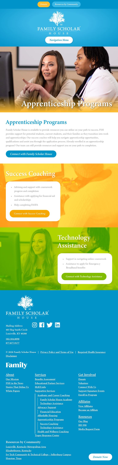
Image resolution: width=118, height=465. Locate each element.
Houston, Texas (14, 458)
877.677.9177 (12, 343)
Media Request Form (89, 429)
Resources (85, 416)
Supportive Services (45, 391)
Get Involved (87, 374)
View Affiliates (85, 406)
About (10, 374)
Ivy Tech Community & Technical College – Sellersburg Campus (38, 454)
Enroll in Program (87, 395)
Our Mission (12, 379)
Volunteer (83, 383)
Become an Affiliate (88, 410)
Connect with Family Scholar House (31, 154)
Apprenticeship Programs (50, 419)
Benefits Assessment (45, 379)
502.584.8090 (12, 339)
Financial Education (50, 411)
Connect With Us (87, 387)
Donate (43, 4)
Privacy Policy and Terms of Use (56, 352)
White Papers (13, 391)
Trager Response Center (47, 435)
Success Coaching (49, 423)
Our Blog (83, 421)
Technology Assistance (51, 403)
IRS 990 (82, 425)
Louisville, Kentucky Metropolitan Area (26, 446)
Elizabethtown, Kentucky (18, 450)
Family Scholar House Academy (56, 399)
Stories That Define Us (17, 387)
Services (40, 374)
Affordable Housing (47, 415)
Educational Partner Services (49, 383)
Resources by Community (66, 4)
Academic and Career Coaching (53, 395)
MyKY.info (40, 387)
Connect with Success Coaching (29, 213)
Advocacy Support (46, 407)
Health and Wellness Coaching (53, 431)
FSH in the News (14, 383)
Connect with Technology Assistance (84, 276)
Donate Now (100, 457)
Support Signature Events (91, 391)
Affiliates (84, 401)
